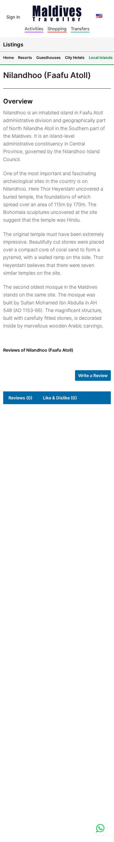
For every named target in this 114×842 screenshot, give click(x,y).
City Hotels (75, 57)
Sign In (13, 17)
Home (8, 57)
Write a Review (93, 375)
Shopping (57, 28)
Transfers (80, 28)
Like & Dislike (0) (60, 397)
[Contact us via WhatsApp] (100, 828)
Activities (34, 28)
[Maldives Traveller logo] (57, 11)
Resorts (25, 57)
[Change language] (99, 16)
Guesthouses (48, 57)
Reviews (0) (20, 397)
